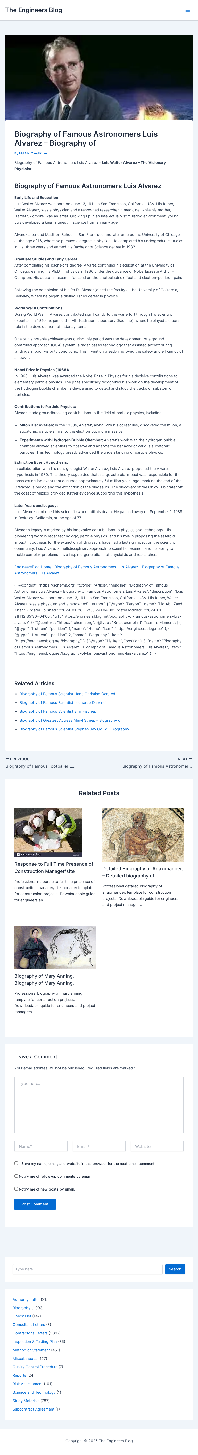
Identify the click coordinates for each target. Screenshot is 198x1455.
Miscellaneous (25, 1358)
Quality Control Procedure (35, 1367)
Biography (21, 1308)
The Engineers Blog (33, 10)
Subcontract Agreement (33, 1409)
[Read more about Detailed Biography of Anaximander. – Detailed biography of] (143, 834)
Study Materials (26, 1400)
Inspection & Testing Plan (35, 1341)
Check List (22, 1316)
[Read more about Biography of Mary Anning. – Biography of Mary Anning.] (55, 947)
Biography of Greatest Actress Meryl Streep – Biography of (71, 720)
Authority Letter (26, 1299)
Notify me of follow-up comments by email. (55, 1176)
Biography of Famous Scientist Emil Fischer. (58, 711)
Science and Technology (34, 1392)
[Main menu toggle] (188, 10)
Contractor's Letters (30, 1333)
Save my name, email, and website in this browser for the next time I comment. (88, 1163)
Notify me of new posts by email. (47, 1189)
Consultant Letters (29, 1324)
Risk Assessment (28, 1383)
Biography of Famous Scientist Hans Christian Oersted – (69, 694)
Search (175, 1269)
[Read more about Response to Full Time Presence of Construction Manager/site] (48, 832)
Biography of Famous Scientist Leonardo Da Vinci (63, 702)
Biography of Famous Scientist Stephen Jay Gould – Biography (74, 729)
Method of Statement (31, 1350)
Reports (19, 1375)
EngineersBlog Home (32, 567)
